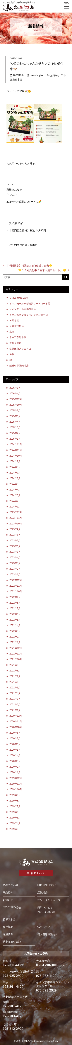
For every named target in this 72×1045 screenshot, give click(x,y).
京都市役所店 (16, 326)
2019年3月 (15, 829)
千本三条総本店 (17, 337)
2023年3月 (15, 563)
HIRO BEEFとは (46, 885)
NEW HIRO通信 (12, 907)
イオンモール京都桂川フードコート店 (29, 303)
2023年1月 (15, 574)
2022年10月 (15, 591)
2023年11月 (15, 518)
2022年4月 (15, 625)
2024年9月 (15, 461)
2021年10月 (15, 659)
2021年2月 (15, 704)
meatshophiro (37, 75)
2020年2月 (15, 767)
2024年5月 (15, 484)
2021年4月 (15, 693)
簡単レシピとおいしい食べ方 (46, 909)
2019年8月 (15, 800)
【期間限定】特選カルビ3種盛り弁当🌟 (29, 265)
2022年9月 (15, 597)
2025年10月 (15, 405)
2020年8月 (15, 733)
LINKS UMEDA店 (18, 298)
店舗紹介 (42, 892)
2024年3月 (15, 495)
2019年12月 (15, 778)
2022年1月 (15, 642)
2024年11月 (15, 450)
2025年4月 (15, 422)
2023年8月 (15, 535)
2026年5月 (15, 388)
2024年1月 (15, 506)
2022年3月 (15, 631)
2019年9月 (15, 795)
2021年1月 (15, 710)
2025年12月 (15, 399)
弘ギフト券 (9, 919)
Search (66, 277)
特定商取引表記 (12, 941)
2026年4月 (15, 393)
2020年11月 (15, 721)
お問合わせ (38, 873)
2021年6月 (15, 682)
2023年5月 (15, 552)
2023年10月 (15, 523)
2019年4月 (15, 823)
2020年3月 (15, 761)
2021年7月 (15, 676)
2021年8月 (15, 670)
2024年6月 (15, 478)
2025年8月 (15, 410)
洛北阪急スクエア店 (20, 349)
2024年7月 (15, 472)
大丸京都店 (15, 343)
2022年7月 (15, 608)
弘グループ (43, 926)
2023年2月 (15, 569)
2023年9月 (15, 529)
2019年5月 (15, 817)
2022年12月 (15, 580)
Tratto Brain (52, 1041)
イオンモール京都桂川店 (22, 309)
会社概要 (8, 926)
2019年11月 (15, 784)
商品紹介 (8, 892)
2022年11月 (15, 586)
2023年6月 (15, 546)
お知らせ (55, 75)
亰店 (11, 332)
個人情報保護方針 (47, 934)
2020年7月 (15, 738)
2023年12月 (15, 512)
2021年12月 (15, 648)
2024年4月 (15, 489)
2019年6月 (15, 812)
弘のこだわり (10, 885)
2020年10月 (15, 727)
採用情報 (8, 934)
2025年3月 (15, 427)
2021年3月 (15, 699)
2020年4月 (15, 755)
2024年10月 (15, 456)
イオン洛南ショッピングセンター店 (28, 315)
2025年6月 (15, 416)
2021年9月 (15, 665)
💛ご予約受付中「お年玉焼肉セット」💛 (42, 270)
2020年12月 (15, 716)
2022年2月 (15, 636)
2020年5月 (15, 750)
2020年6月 (15, 744)
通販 (11, 354)
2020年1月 (15, 772)
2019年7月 (15, 806)
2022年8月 (15, 603)
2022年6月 (15, 614)
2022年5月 (15, 620)
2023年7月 (15, 540)
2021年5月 (15, 687)
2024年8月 (15, 467)
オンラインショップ (49, 900)
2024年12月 (15, 444)
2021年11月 (15, 653)
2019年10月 (15, 789)
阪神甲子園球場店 (19, 366)
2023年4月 (15, 557)
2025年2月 (15, 433)
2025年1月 (15, 439)
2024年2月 (15, 501)
